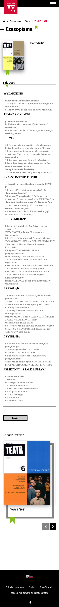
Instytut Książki (10, 7)
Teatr (27, 21)
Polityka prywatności (15, 587)
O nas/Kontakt (46, 587)
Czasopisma (15, 21)
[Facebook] (30, 602)
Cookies (32, 587)
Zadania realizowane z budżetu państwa (29, 593)
